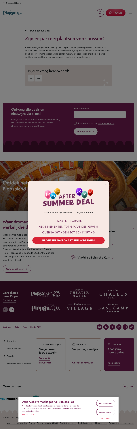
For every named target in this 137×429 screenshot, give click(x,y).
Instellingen (105, 418)
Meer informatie (28, 414)
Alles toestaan (105, 403)
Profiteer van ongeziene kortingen (68, 240)
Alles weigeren (105, 412)
